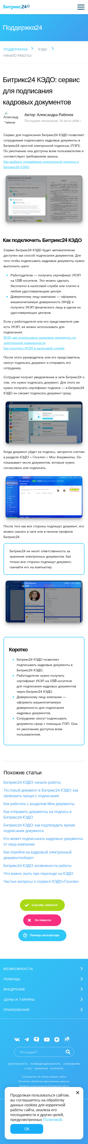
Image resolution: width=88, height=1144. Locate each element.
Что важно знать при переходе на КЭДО (38, 873)
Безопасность (18, 1063)
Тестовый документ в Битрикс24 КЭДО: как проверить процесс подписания (41, 792)
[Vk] (17, 1039)
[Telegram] (26, 1039)
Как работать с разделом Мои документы (39, 803)
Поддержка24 (16, 49)
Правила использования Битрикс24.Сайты (44, 1085)
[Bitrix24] (17, 7)
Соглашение (71, 1063)
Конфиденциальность (46, 1063)
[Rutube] (66, 1039)
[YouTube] (47, 1039)
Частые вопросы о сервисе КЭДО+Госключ (41, 881)
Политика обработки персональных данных (44, 1081)
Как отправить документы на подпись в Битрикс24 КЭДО (38, 814)
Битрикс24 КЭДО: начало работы (32, 782)
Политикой (52, 1119)
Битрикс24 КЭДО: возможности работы (38, 865)
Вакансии (41, 1068)
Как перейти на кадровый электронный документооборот (38, 854)
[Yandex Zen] (56, 1039)
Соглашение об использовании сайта (44, 1076)
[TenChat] (36, 1039)
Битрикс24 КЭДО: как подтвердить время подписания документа (39, 827)
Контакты (56, 1068)
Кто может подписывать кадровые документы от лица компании (43, 841)
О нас (28, 1068)
